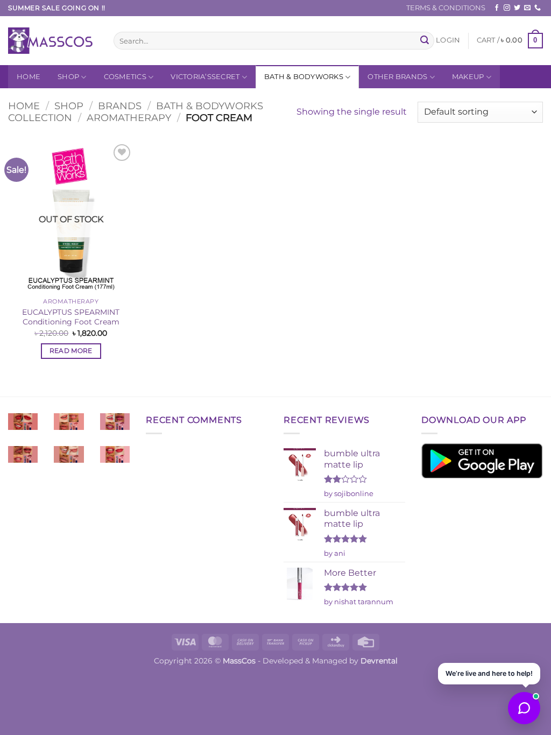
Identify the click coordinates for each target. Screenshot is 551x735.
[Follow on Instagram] (507, 8)
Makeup (468, 77)
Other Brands (397, 77)
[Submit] (424, 41)
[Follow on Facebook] (496, 8)
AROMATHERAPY (129, 117)
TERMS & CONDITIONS (445, 8)
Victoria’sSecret (205, 77)
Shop (68, 77)
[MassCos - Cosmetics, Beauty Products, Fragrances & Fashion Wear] (52, 40)
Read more (71, 351)
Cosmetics (125, 77)
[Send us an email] (527, 8)
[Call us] (537, 8)
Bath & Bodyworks (303, 77)
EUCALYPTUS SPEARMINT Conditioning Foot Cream (70, 317)
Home (28, 77)
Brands (120, 106)
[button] (448, 40)
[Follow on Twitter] (517, 8)
